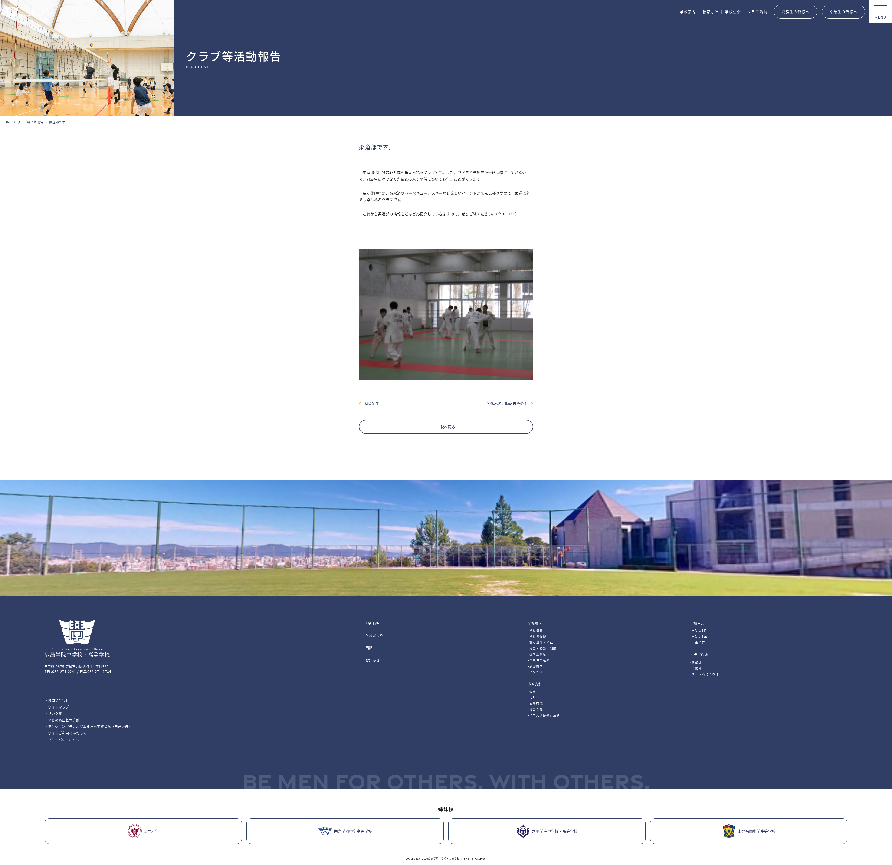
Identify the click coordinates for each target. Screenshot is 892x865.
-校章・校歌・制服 (542, 648)
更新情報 (373, 623)
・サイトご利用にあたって (65, 732)
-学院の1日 (698, 630)
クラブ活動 (757, 11)
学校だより (374, 635)
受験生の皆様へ (795, 11)
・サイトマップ (57, 706)
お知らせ (373, 660)
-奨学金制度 (537, 654)
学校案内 (688, 11)
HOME (7, 122)
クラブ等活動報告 (31, 122)
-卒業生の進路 (539, 660)
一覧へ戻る (446, 427)
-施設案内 (535, 666)
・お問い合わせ (57, 700)
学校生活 (733, 11)
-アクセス (535, 672)
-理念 (532, 691)
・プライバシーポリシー (64, 739)
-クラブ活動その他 (704, 674)
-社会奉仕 (535, 709)
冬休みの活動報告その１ (509, 403)
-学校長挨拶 (537, 636)
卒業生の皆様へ (843, 11)
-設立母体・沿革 (540, 642)
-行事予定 (697, 642)
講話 (369, 647)
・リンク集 (53, 713)
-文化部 (696, 668)
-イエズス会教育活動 (544, 715)
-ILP (531, 697)
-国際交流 (535, 703)
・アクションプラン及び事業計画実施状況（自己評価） (88, 726)
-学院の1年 (698, 636)
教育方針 (710, 11)
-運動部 (696, 662)
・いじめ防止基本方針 (62, 719)
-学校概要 (535, 630)
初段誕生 (370, 403)
